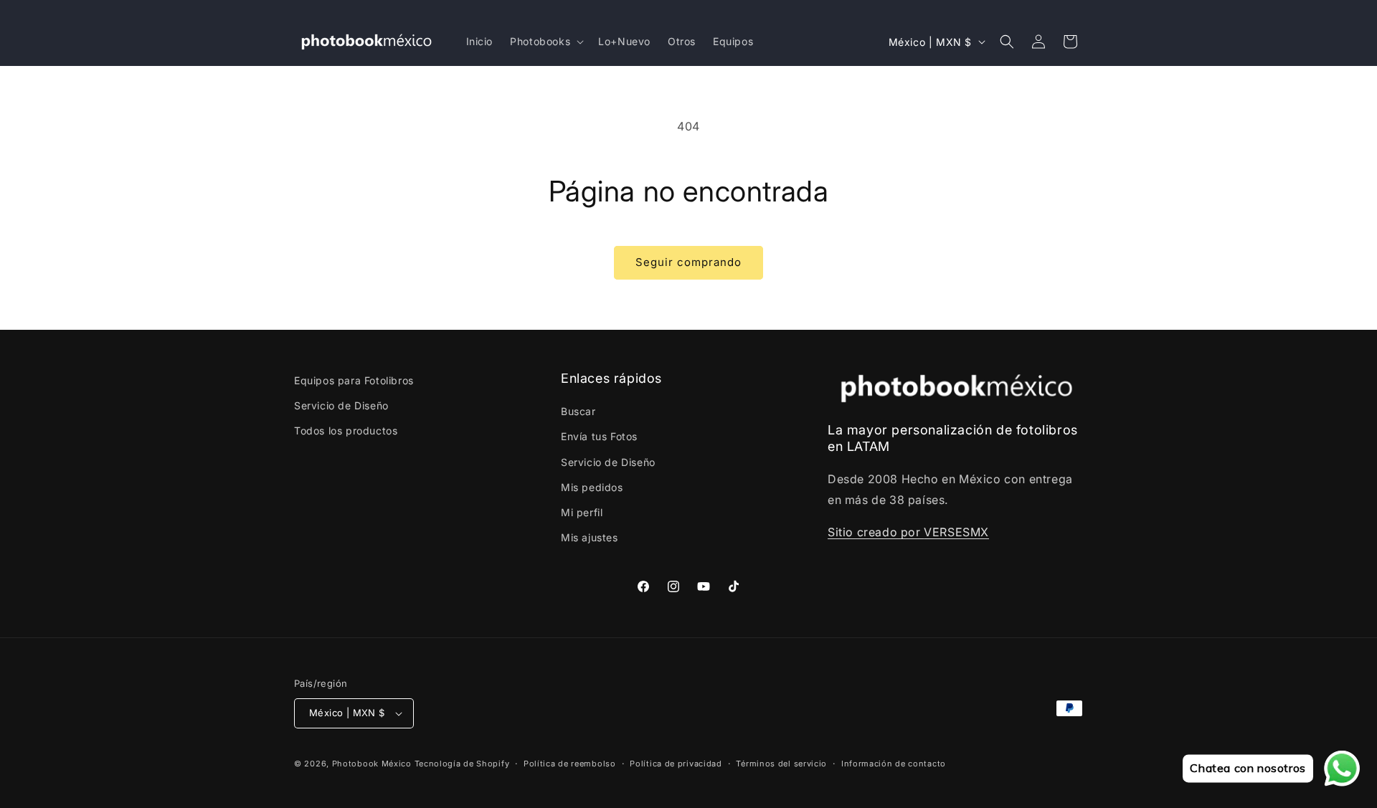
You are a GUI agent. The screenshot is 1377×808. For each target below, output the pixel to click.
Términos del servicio (781, 764)
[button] (545, 42)
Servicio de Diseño (341, 405)
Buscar (578, 411)
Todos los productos (345, 430)
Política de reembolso (570, 764)
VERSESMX (956, 532)
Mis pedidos (592, 487)
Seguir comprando (688, 262)
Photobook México (372, 764)
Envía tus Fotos (599, 436)
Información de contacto (893, 764)
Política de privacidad (675, 764)
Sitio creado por (876, 532)
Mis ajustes (589, 537)
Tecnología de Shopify (462, 764)
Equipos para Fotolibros (354, 380)
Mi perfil (581, 512)
